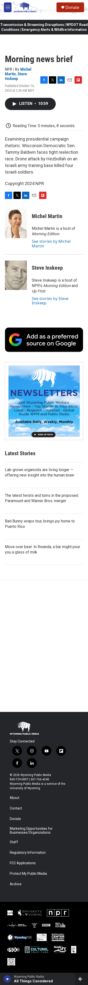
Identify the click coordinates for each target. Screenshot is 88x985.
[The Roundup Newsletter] (44, 401)
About (14, 798)
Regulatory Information (28, 852)
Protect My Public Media (28, 873)
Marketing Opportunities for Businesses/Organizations (31, 830)
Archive (16, 884)
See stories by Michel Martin (51, 243)
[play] (7, 978)
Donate (72, 7)
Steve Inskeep (16, 76)
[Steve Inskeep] (16, 275)
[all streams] (81, 979)
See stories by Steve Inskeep (50, 301)
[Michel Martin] (16, 223)
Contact (16, 808)
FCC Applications (23, 863)
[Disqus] (44, 646)
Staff (14, 842)
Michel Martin (47, 216)
